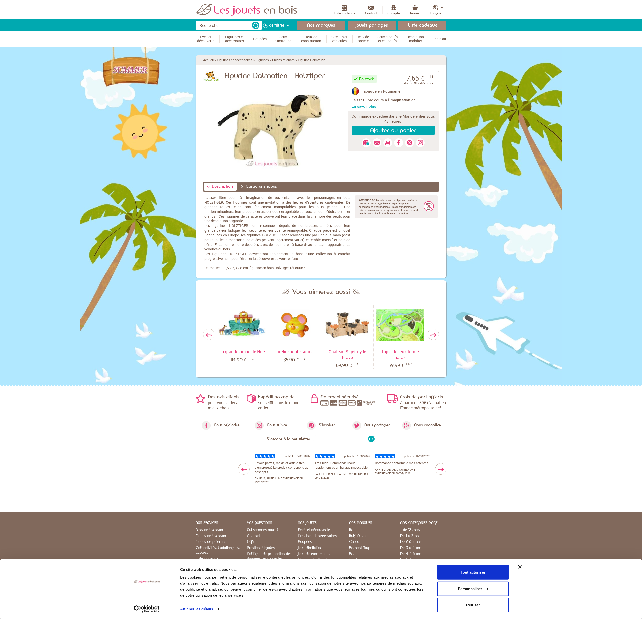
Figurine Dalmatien (311, 60)
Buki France (358, 536)
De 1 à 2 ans (410, 536)
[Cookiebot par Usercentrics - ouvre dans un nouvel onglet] (147, 609)
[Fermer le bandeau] (520, 567)
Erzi (352, 554)
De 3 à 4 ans (410, 548)
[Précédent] (208, 334)
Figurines (262, 60)
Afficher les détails (196, 609)
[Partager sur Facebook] (398, 142)
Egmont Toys (359, 548)
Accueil (208, 60)
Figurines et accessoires (234, 60)
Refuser (473, 605)
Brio (352, 530)
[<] (244, 469)
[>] (440, 469)
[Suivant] (433, 334)
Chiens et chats (283, 60)
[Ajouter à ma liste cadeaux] (366, 142)
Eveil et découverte (314, 530)
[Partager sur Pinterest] (409, 142)
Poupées (305, 542)
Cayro (354, 542)
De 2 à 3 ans (410, 542)
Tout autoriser (473, 572)
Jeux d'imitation (310, 548)
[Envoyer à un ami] (377, 142)
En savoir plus (364, 106)
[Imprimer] (387, 142)
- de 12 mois (410, 530)
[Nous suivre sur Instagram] (420, 142)
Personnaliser (470, 588)
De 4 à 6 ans (410, 554)
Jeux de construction (314, 554)
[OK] (255, 25)
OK (371, 439)
